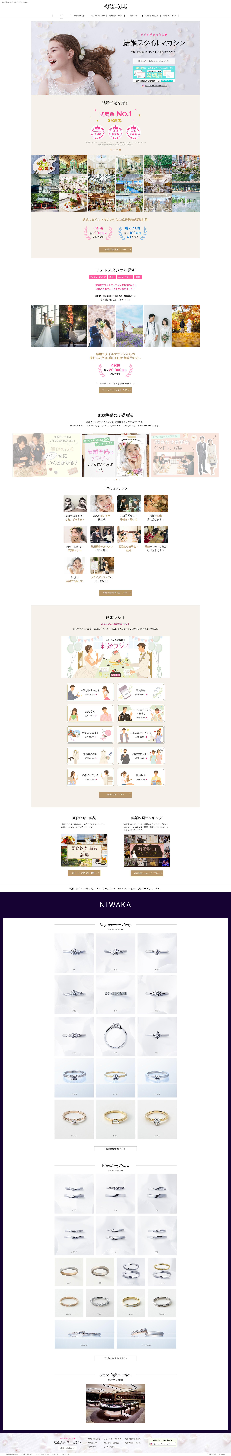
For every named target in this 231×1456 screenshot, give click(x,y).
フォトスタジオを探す (112, 1439)
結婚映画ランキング (133, 1443)
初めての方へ (92, 1447)
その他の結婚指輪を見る (114, 1358)
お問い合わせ (65, 1454)
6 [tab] (124, 479)
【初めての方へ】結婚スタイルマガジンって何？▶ (154, 61)
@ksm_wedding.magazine (162, 1444)
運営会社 (55, 1454)
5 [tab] (120, 479)
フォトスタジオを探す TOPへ (115, 390)
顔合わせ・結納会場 (112, 1443)
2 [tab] (110, 479)
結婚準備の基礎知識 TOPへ (115, 593)
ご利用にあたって (27, 1454)
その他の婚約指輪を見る (114, 1149)
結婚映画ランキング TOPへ (146, 873)
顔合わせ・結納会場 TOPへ (84, 873)
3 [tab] (113, 479)
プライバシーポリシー (42, 1454)
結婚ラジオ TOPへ (115, 795)
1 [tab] (106, 479)
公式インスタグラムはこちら (156, 86)
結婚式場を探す (94, 1439)
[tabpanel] (115, 455)
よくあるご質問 (109, 1447)
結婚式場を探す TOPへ (115, 249)
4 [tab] (117, 479)
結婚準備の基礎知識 (133, 1439)
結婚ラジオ (92, 1443)
